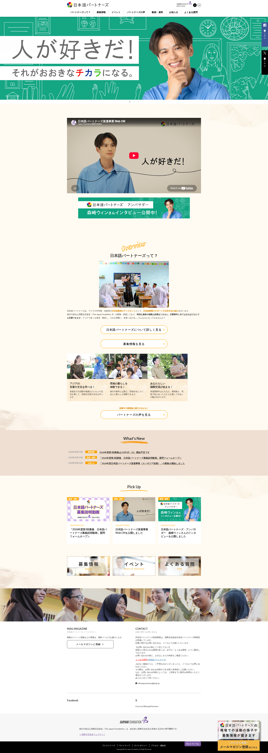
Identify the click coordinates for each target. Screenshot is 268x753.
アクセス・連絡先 (158, 745)
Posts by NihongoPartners (147, 706)
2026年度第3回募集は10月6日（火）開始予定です (124, 452)
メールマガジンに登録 (89, 644)
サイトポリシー (140, 745)
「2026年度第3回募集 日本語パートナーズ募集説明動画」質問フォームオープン (140, 458)
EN (199, 5)
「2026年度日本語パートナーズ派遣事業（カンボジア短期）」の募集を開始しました (142, 463)
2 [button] (134, 101)
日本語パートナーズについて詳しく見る (134, 329)
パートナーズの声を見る (134, 414)
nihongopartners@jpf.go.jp (149, 683)
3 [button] (138, 101)
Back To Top (192, 744)
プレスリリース (108, 745)
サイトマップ (124, 745)
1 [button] (129, 101)
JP (195, 5)
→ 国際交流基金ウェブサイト (92, 734)
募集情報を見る (134, 343)
